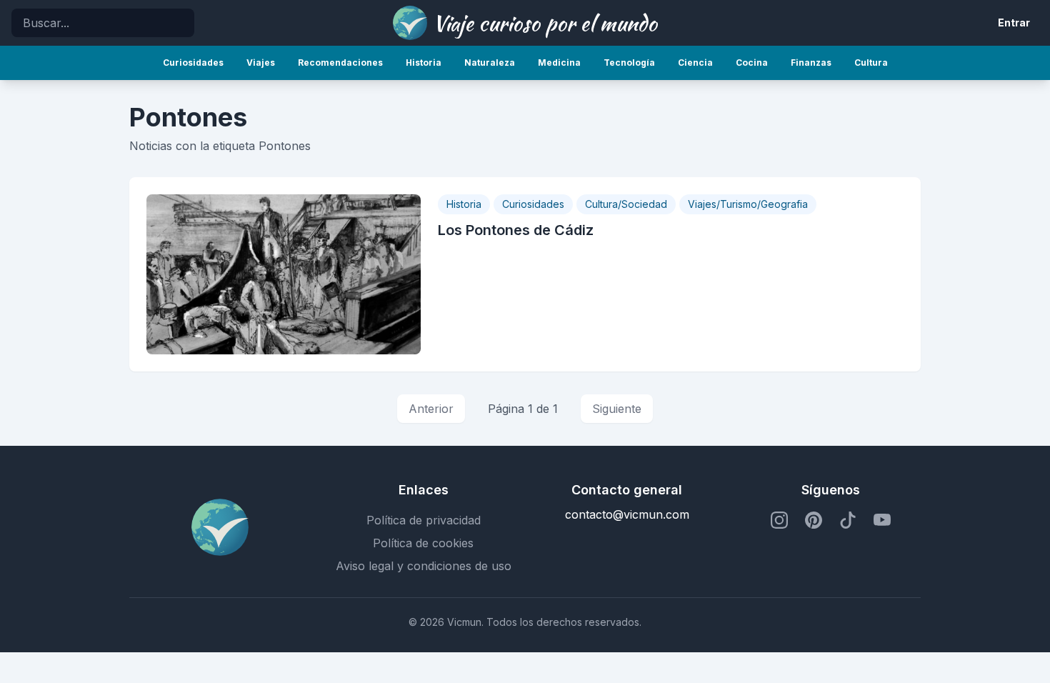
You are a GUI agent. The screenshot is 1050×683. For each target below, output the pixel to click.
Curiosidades (533, 204)
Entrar (1014, 22)
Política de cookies (423, 543)
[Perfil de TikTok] (847, 520)
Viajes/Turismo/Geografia (748, 204)
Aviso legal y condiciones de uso (423, 566)
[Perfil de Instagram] (779, 520)
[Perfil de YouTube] (882, 520)
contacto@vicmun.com (627, 514)
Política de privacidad (423, 520)
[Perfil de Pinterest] (813, 520)
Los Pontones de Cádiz (516, 230)
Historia (463, 204)
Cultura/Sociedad (626, 204)
